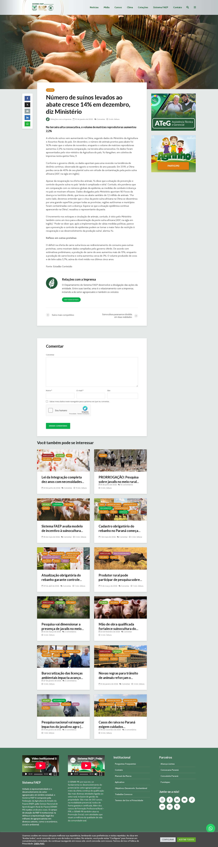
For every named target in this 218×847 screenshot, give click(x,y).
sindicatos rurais (40, 809)
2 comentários (70, 631)
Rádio (65, 561)
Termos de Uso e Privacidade (129, 800)
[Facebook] (170, 800)
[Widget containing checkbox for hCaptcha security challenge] (68, 410)
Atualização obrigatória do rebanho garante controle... (62, 577)
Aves (69, 455)
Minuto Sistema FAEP (50, 557)
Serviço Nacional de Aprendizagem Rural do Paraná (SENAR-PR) (40, 806)
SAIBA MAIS (39, 843)
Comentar (101, 119)
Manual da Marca (123, 776)
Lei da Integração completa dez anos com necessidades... (63, 479)
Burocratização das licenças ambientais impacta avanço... (62, 675)
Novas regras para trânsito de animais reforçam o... (118, 675)
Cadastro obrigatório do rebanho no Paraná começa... (119, 528)
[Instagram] (162, 800)
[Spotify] (170, 807)
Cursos (118, 7)
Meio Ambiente (105, 508)
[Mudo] (50, 774)
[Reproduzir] (26, 774)
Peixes (113, 512)
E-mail (80, 390)
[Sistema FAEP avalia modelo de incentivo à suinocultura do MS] (63, 509)
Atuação (60, 455)
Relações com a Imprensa (60, 119)
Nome (49, 390)
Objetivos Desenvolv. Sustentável (131, 788)
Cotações (143, 7)
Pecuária (46, 459)
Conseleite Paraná (169, 776)
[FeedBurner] (177, 807)
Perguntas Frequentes (125, 764)
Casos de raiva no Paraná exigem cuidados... (117, 724)
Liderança (58, 504)
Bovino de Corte (114, 504)
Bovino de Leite (130, 504)
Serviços (123, 512)
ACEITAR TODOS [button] (186, 839)
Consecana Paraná (170, 770)
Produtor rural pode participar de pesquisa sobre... (120, 577)
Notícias (94, 7)
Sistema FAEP (160, 7)
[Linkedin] (177, 800)
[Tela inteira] (55, 774)
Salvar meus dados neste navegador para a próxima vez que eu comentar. (79, 401)
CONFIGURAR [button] (168, 839)
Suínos (50, 90)
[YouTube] (184, 800)
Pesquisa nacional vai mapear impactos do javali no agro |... (63, 724)
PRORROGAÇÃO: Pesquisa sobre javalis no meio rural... (119, 479)
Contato (177, 7)
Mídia (106, 7)
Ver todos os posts (71, 300)
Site (108, 390)
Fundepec (165, 782)
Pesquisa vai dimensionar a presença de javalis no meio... (63, 626)
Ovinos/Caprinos (121, 508)
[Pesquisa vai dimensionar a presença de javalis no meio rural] (63, 607)
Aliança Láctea (168, 764)
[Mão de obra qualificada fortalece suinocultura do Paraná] (120, 607)
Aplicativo (119, 782)
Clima (130, 7)
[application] (40, 765)
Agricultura (48, 455)
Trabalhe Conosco (123, 794)
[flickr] (162, 807)
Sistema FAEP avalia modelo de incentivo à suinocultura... (62, 528)
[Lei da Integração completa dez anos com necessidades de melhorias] (63, 460)
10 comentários (126, 484)
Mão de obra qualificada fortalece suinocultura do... (118, 626)
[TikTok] (192, 800)
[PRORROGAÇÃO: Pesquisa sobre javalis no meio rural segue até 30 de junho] (120, 460)
